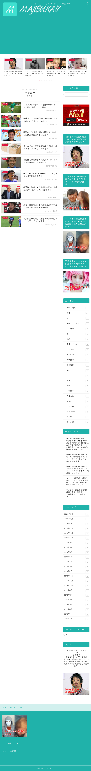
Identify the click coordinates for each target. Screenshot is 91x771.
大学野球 (77, 360)
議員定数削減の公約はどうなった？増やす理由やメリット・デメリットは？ (77, 457)
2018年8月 (76, 595)
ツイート (67, 635)
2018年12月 (76, 576)
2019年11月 (76, 533)
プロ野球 (77, 329)
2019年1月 (76, 571)
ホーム (37, 4)
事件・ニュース (77, 323)
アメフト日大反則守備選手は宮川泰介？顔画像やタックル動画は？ (77, 492)
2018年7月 (76, 600)
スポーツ (77, 318)
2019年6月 (76, 547)
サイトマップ (51, 4)
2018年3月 (75, 619)
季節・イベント (77, 344)
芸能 (77, 313)
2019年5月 (76, 552)
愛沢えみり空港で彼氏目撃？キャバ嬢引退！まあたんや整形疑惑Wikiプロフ (77, 446)
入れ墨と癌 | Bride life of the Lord (77, 483)
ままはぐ (76, 655)
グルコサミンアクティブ (76, 650)
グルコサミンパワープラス (76, 657)
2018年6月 (76, 604)
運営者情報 (66, 4)
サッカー (77, 349)
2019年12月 (76, 528)
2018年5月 (76, 609)
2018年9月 (76, 590)
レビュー (77, 406)
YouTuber (77, 412)
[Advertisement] (45, 37)
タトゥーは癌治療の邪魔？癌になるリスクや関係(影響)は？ (77, 480)
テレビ (77, 401)
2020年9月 (75, 514)
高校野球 (77, 391)
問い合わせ (39, 8)
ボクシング (77, 355)
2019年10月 (75, 538)
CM (77, 334)
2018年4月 (76, 614)
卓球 (77, 385)
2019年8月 (76, 542)
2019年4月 (75, 557)
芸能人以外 (77, 396)
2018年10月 (76, 585)
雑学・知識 (77, 308)
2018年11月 (76, 581)
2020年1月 (76, 523)
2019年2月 (76, 566)
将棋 (77, 370)
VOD (77, 380)
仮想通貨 (77, 365)
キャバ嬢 (77, 422)
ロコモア (76, 652)
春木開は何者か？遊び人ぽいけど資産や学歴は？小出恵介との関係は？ (77, 440)
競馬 (77, 339)
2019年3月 (76, 562)
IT (77, 375)
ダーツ (77, 417)
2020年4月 (76, 519)
